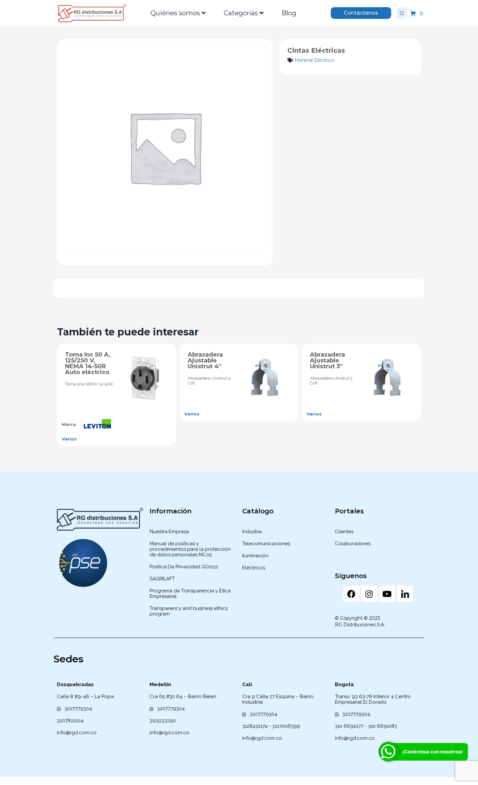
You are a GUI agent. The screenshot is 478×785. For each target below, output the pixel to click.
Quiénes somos (175, 13)
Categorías (241, 13)
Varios (69, 438)
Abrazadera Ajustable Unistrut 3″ (327, 360)
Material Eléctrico (314, 60)
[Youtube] (387, 594)
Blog (289, 13)
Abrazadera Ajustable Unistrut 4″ (205, 360)
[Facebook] (351, 594)
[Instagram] (369, 594)
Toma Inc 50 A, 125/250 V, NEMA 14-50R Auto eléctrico (88, 363)
